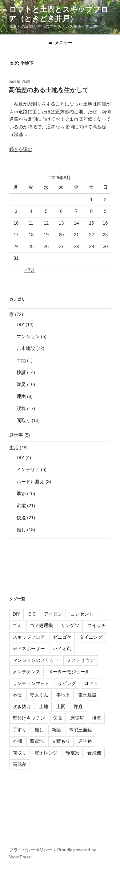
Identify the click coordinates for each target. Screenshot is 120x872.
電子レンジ (46, 752)
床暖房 (77, 717)
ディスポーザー (29, 648)
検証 (21, 372)
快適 (21, 517)
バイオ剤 (62, 648)
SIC (32, 614)
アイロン (53, 614)
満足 (21, 384)
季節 (21, 493)
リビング (67, 683)
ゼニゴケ (62, 637)
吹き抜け (22, 706)
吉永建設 (26, 348)
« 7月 (29, 269)
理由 (21, 396)
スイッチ (96, 625)
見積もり (61, 741)
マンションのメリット (36, 660)
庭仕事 (16, 435)
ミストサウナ (80, 660)
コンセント (82, 614)
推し (21, 529)
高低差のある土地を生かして (49, 89)
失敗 (57, 717)
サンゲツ (70, 625)
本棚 (17, 741)
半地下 (63, 694)
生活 (13, 447)
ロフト (91, 683)
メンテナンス (26, 671)
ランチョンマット (31, 683)
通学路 (85, 741)
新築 (56, 729)
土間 (61, 706)
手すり (19, 729)
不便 (17, 694)
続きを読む (20, 149)
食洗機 (94, 752)
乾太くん (39, 694)
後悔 (96, 717)
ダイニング (90, 637)
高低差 (19, 764)
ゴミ (17, 625)
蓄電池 (37, 741)
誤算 (21, 408)
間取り (23, 420)
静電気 (72, 752)
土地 (21, 360)
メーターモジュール (69, 671)
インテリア (28, 469)
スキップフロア (29, 637)
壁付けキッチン (29, 717)
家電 (21, 505)
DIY (20, 324)
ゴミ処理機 (41, 625)
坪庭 (78, 706)
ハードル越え (30, 481)
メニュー (63, 42)
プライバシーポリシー (30, 849)
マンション (28, 336)
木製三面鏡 (80, 729)
